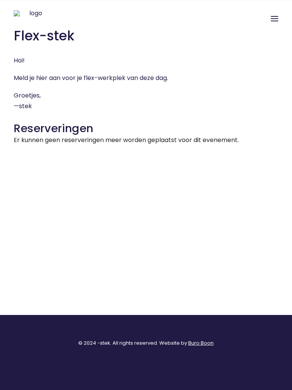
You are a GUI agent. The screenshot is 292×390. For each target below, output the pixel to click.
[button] (274, 18)
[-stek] (33, 18)
